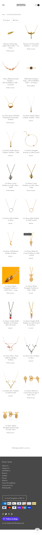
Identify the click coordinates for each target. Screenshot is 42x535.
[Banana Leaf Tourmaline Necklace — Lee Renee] (31, 33)
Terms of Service (7, 485)
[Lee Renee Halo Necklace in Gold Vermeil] (31, 207)
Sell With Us (6, 471)
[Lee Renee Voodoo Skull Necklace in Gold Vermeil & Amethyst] (31, 310)
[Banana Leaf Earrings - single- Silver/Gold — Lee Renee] (10, 33)
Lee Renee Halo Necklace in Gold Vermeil (31, 219)
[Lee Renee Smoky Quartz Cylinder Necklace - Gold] (10, 139)
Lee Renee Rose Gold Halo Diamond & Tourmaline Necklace (10, 117)
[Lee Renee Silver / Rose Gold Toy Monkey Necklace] (10, 345)
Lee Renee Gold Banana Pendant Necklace (10, 252)
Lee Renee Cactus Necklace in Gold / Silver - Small (10, 185)
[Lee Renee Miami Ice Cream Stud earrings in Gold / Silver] (31, 380)
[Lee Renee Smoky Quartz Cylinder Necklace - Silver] (31, 105)
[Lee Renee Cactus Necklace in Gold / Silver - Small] (10, 172)
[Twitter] (6, 514)
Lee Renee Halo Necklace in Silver (11, 219)
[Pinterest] (8, 514)
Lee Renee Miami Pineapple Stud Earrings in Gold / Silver (11, 428)
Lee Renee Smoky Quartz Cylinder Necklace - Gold (10, 151)
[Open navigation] (3, 5)
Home (3, 14)
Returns (4, 473)
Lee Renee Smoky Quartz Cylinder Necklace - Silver (31, 116)
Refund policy (6, 488)
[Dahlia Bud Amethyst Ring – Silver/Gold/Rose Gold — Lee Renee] (31, 68)
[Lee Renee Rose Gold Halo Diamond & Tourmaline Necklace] (10, 105)
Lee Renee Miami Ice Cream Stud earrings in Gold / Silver (31, 393)
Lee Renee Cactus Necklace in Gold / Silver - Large (31, 185)
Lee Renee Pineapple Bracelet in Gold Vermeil (31, 151)
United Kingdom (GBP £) (14, 498)
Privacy (4, 478)
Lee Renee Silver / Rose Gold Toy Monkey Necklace (10, 358)
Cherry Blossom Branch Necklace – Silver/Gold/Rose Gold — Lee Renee (10, 82)
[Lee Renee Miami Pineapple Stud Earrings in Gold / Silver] (10, 415)
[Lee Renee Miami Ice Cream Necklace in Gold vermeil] (31, 240)
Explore (7, 20)
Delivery (5, 480)
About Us (5, 466)
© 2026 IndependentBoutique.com (13, 523)
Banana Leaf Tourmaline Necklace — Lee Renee (31, 45)
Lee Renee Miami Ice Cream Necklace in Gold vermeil (31, 253)
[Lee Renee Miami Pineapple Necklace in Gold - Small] (31, 275)
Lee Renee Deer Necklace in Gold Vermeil (11, 392)
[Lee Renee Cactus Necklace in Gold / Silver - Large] (31, 172)
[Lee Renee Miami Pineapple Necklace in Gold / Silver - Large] (10, 275)
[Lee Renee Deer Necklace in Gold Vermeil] (10, 380)
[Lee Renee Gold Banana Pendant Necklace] (10, 240)
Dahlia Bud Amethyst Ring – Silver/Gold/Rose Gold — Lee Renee (31, 81)
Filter (16, 20)
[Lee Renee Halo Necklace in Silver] (10, 207)
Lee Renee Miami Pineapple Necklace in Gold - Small (31, 288)
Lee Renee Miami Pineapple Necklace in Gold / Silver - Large (11, 288)
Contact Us (5, 468)
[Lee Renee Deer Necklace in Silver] (31, 345)
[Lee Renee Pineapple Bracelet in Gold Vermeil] (31, 139)
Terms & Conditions (8, 483)
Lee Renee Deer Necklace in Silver (31, 357)
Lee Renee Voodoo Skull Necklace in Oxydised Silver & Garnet (11, 323)
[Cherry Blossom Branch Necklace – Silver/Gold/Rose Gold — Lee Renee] (10, 68)
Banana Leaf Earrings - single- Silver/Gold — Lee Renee (10, 46)
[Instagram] (11, 514)
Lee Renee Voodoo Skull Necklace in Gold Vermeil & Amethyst (31, 323)
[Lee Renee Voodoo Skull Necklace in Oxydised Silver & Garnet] (10, 310)
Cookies (4, 475)
